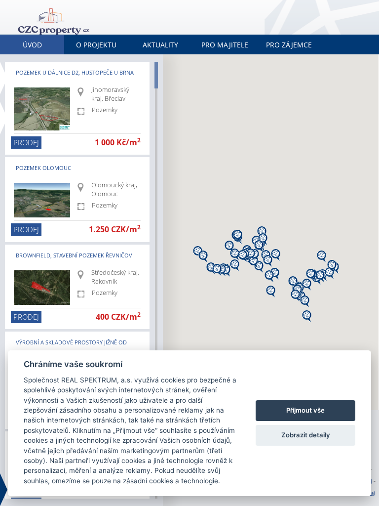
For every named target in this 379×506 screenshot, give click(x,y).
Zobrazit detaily (305, 435)
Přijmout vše (305, 410)
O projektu (96, 44)
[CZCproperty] (91, 18)
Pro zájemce (289, 44)
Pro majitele (224, 44)
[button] (270, 291)
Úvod (32, 44)
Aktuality (160, 44)
